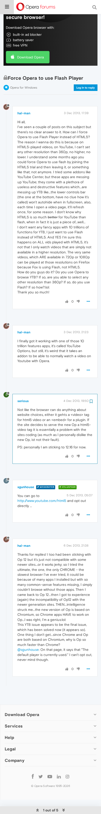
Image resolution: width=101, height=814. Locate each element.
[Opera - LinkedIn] (58, 776)
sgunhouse (25, 487)
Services (14, 726)
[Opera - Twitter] (40, 776)
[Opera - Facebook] (32, 776)
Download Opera (30, 57)
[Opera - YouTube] (49, 776)
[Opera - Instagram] (67, 776)
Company (14, 760)
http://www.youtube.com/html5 (41, 501)
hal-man (23, 113)
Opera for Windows (23, 87)
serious (23, 401)
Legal (10, 748)
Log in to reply (85, 87)
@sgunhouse (28, 650)
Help (9, 737)
